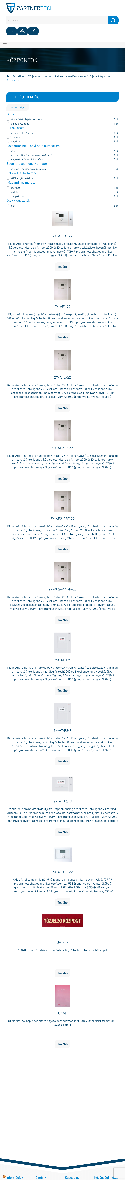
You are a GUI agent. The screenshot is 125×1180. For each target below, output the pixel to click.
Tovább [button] (62, 266)
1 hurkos (15, 137)
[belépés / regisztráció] (22, 31)
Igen (12, 205)
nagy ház (15, 187)
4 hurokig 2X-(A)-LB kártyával (26, 159)
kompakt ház (17, 196)
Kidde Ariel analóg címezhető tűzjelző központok (82, 76)
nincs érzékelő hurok (22, 132)
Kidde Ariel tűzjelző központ (26, 119)
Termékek (18, 76)
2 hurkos (15, 141)
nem (12, 150)
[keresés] (113, 20)
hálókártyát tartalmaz (22, 178)
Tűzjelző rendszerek (39, 76)
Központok (12, 80)
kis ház (14, 191)
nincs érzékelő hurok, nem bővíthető (31, 155)
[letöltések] (33, 31)
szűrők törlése (18, 107)
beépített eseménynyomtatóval (28, 168)
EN (11, 31)
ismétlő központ (19, 123)
